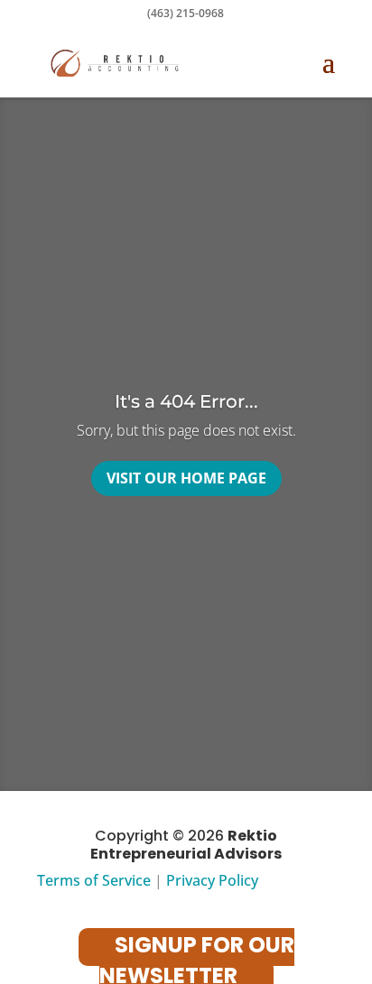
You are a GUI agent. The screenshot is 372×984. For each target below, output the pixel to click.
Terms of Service (94, 880)
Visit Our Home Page (186, 478)
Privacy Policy (212, 880)
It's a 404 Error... (186, 401)
